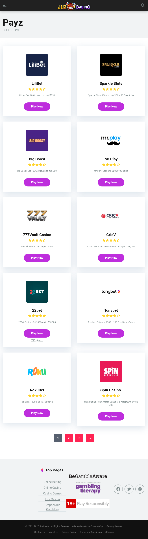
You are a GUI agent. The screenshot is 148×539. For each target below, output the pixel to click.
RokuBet (37, 390)
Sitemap (109, 532)
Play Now (37, 106)
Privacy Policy (69, 532)
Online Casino (52, 487)
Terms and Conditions (91, 532)
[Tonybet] (111, 301)
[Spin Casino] (111, 381)
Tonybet (111, 310)
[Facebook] (118, 489)
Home (6, 30)
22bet (37, 310)
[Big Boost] (37, 150)
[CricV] (111, 226)
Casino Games (52, 493)
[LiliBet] (37, 74)
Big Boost (37, 159)
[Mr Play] (111, 150)
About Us (53, 532)
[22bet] (37, 301)
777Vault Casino (37, 234)
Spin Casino (111, 390)
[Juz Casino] (74, 6)
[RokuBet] (37, 381)
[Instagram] (139, 489)
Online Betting (52, 482)
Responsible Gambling (52, 507)
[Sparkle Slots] (111, 74)
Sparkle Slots (111, 83)
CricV (111, 234)
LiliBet (37, 83)
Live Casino (52, 499)
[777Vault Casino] (37, 226)
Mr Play (111, 159)
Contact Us (39, 532)
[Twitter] (129, 489)
